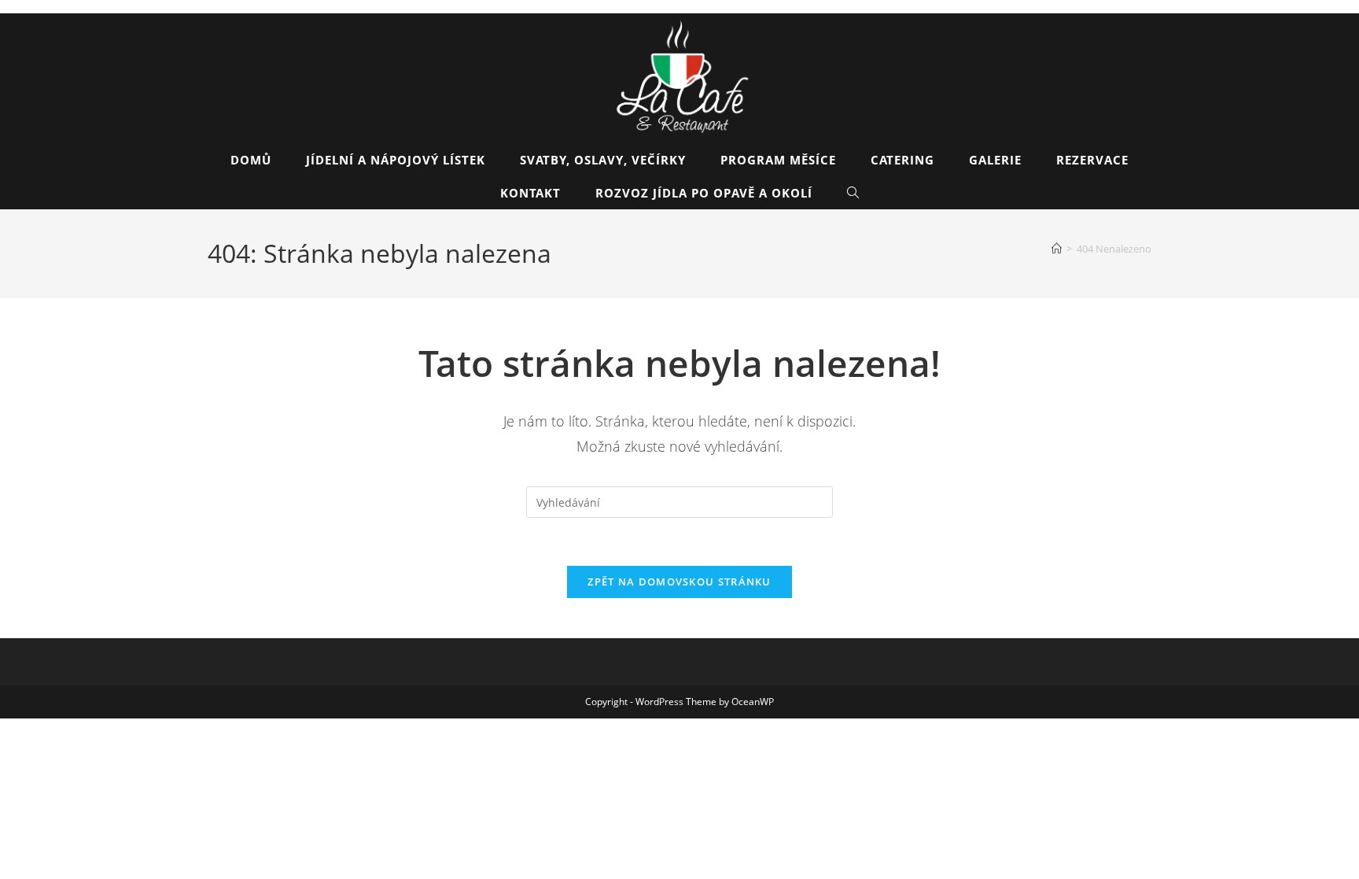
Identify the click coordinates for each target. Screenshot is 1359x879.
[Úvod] (1056, 249)
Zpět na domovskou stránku (679, 581)
